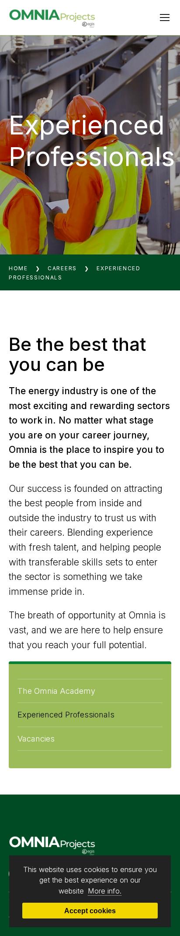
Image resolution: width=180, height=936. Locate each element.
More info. (104, 891)
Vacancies (36, 738)
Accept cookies (90, 911)
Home (18, 268)
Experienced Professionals (65, 714)
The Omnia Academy (56, 691)
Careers (62, 268)
